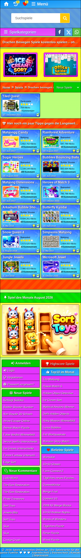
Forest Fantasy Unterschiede (22, 455)
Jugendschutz (40, 552)
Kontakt (76, 552)
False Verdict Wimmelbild (19, 434)
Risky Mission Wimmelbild (59, 420)
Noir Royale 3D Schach (18, 413)
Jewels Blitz (11, 512)
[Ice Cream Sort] (21, 65)
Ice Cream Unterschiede (19, 448)
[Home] (6, 4)
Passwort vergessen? (20, 384)
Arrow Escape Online (17, 420)
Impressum (41, 555)
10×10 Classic (52, 464)
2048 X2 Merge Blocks (57, 505)
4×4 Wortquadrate (54, 434)
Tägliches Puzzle (53, 526)
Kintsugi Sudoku (14, 400)
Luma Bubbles (52, 427)
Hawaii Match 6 (52, 386)
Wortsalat (49, 457)
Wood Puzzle (51, 539)
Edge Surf (10, 462)
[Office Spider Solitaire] (61, 65)
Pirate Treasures (14, 498)
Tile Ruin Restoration (16, 484)
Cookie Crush (12, 539)
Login (11, 370)
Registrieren (15, 377)
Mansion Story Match (56, 441)
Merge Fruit (50, 491)
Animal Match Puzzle (16, 427)
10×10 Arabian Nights (56, 512)
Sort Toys (9, 505)
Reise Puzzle (51, 532)
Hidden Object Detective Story (61, 393)
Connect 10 (50, 498)
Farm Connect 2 (53, 470)
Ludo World (11, 478)
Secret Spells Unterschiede (20, 441)
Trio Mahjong (51, 379)
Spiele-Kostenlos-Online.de (30, 550)
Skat (6, 526)
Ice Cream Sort (52, 399)
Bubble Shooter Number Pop (21, 407)
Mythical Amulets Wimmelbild (61, 406)
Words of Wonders (54, 519)
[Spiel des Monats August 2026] (40, 354)
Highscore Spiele (62, 364)
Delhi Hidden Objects (56, 413)
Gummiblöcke (51, 484)
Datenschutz (60, 552)
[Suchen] (65, 18)
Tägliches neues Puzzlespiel (60, 477)
